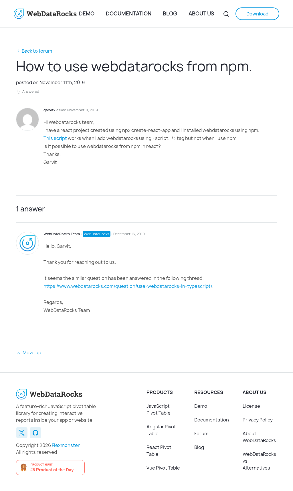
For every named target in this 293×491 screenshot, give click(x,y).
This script (55, 138)
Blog (170, 13)
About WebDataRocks (259, 437)
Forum (201, 433)
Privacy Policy (258, 420)
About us (201, 13)
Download (257, 14)
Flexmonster (66, 445)
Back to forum (37, 51)
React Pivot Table (158, 450)
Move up (31, 352)
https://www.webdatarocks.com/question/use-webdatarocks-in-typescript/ (127, 286)
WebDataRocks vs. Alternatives (259, 461)
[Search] (226, 13)
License (251, 406)
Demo (86, 13)
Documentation (128, 13)
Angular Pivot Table (161, 430)
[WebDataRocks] (46, 14)
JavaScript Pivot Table (158, 409)
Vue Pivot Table (163, 468)
